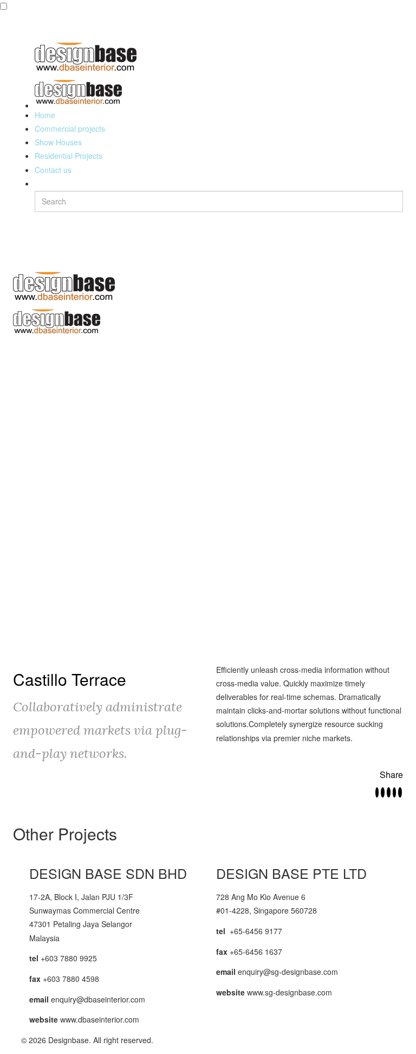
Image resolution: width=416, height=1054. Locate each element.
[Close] (17, 24)
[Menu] (17, 254)
